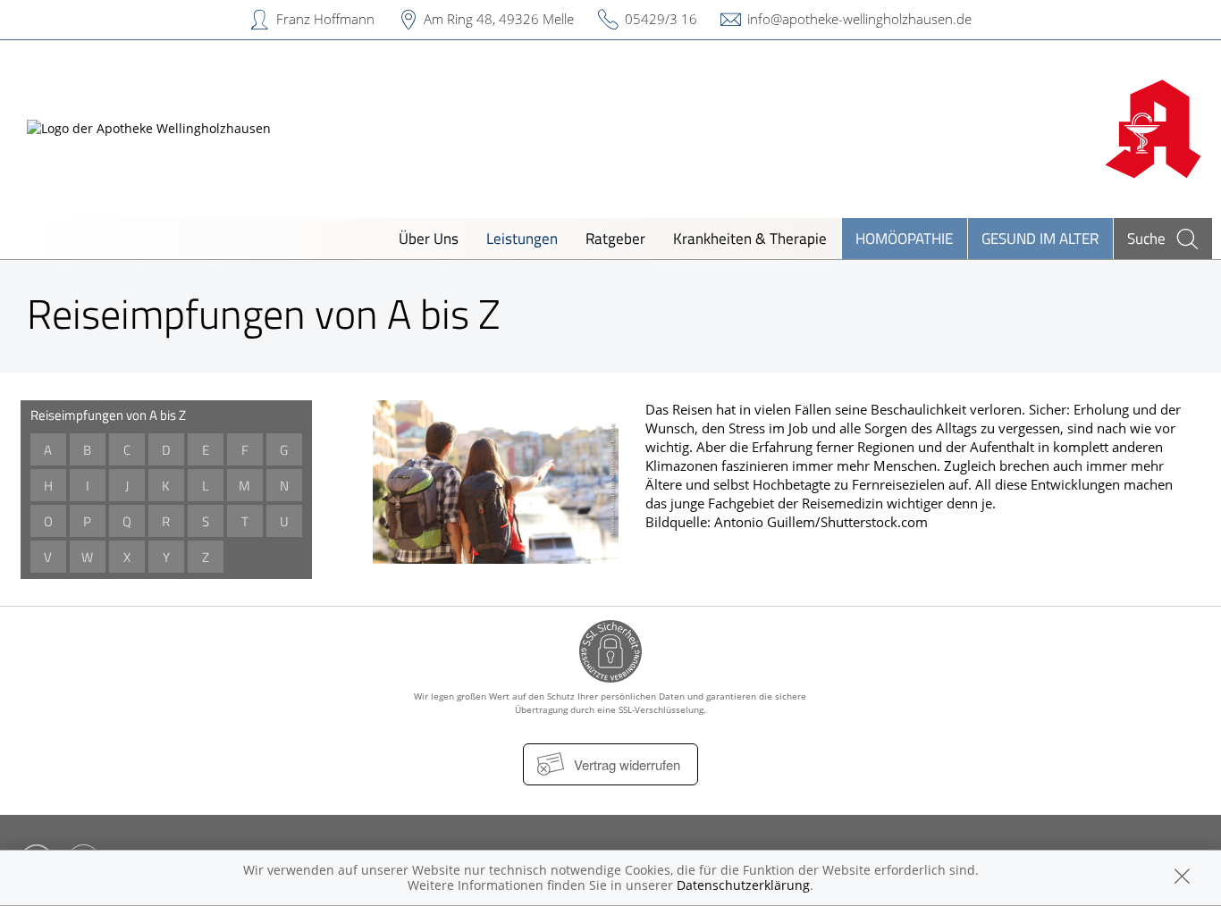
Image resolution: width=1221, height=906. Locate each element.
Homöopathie (904, 238)
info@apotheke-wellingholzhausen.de (859, 19)
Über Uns (429, 238)
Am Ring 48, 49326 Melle (499, 19)
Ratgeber (615, 238)
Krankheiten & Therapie (750, 238)
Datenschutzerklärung (743, 885)
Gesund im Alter (1040, 238)
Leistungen (522, 238)
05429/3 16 (661, 19)
